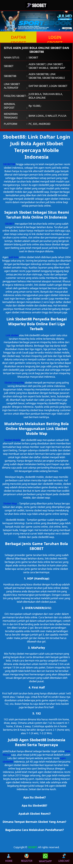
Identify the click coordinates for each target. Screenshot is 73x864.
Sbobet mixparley (14, 382)
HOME (9, 861)
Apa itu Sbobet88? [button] (34, 805)
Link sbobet (12, 335)
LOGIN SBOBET (54, 38)
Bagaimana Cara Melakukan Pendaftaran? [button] (34, 830)
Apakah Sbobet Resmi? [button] (34, 814)
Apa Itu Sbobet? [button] (34, 797)
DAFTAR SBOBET (18, 38)
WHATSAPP (45, 861)
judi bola (13, 257)
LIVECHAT (64, 861)
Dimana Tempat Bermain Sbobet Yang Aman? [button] (34, 822)
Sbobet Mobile (12, 440)
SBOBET (9, 223)
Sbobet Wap (10, 503)
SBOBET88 (9, 164)
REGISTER (26, 861)
